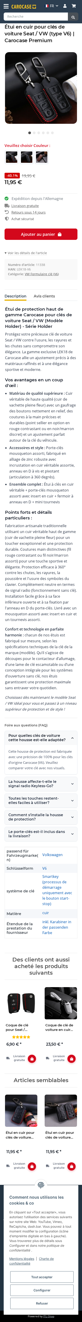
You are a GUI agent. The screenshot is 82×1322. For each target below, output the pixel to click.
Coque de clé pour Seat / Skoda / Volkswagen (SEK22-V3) (17, 1027)
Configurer (42, 1290)
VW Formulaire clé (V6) (42, 274)
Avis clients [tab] (44, 296)
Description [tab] (15, 296)
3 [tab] (38, 132)
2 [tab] (34, 132)
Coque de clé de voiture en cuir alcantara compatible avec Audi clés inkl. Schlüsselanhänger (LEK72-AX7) (60, 1027)
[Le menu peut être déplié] (6, 6)
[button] (65, 5)
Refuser (42, 1303)
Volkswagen (52, 854)
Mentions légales (21, 1259)
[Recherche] (73, 16)
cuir (45, 912)
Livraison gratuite (25, 205)
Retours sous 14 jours (28, 212)
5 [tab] (47, 132)
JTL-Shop (48, 1316)
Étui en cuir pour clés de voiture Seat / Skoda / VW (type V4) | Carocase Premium (20, 1135)
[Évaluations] (21, 1037)
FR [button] (52, 5)
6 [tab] (52, 132)
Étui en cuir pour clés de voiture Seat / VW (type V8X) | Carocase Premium (59, 1135)
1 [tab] (29, 132)
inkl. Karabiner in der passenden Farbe (56, 927)
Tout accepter (42, 1277)
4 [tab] (43, 132)
